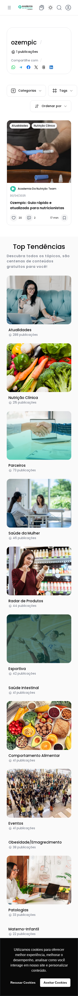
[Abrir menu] (9, 7)
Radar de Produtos (25, 601)
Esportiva (17, 669)
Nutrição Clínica (44, 125)
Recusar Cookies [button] (23, 982)
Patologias (18, 910)
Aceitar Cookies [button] (55, 982)
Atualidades (20, 125)
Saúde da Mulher (24, 533)
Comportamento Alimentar (34, 755)
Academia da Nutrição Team (37, 188)
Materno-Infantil (23, 929)
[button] (50, 7)
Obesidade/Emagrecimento (35, 842)
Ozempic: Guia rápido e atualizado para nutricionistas (37, 205)
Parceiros (17, 465)
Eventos (15, 823)
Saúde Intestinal (23, 688)
